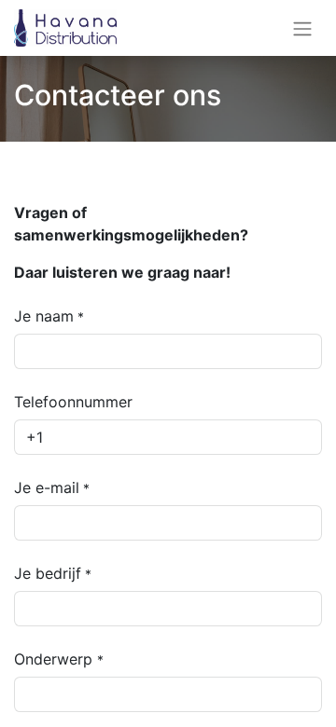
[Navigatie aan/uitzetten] (302, 27)
